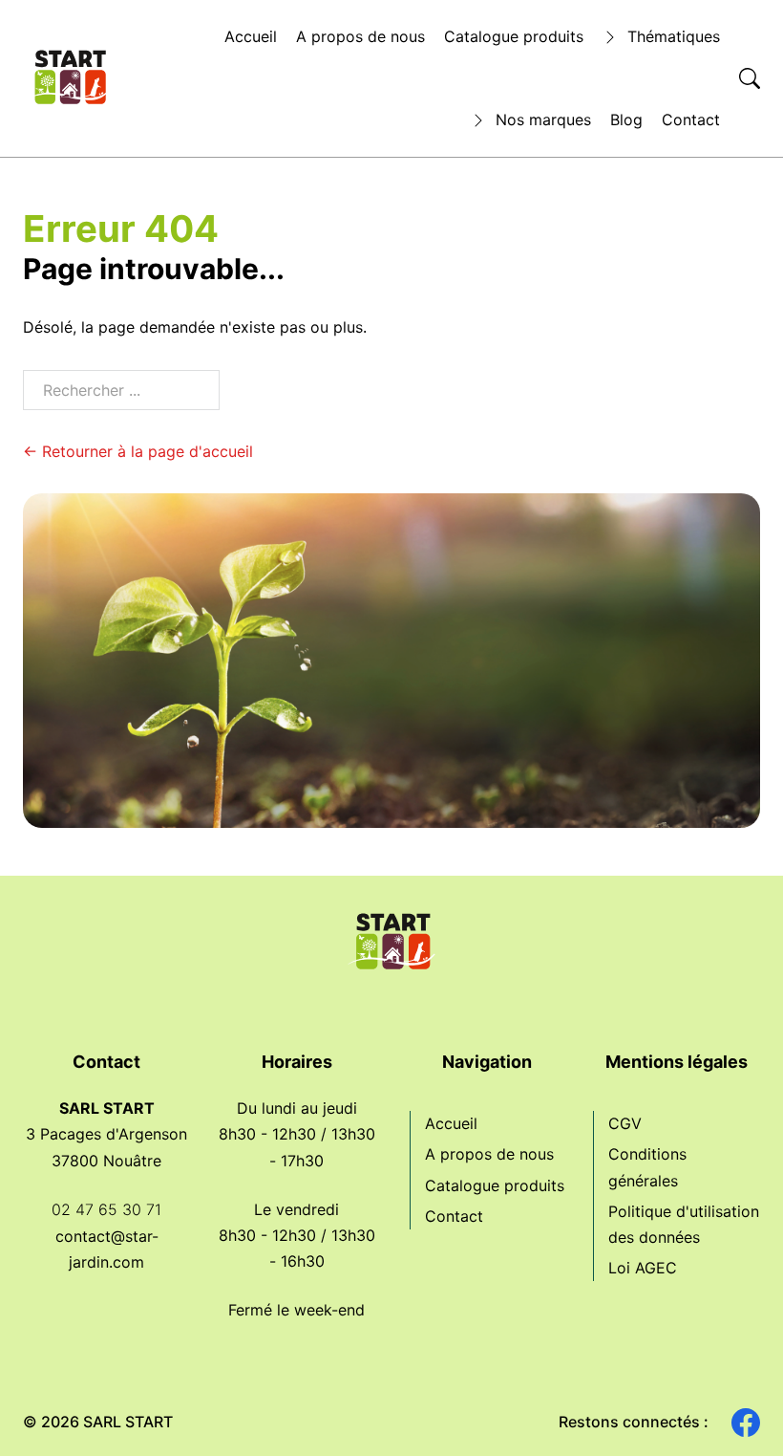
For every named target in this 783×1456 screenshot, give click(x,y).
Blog (626, 119)
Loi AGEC (642, 1267)
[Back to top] (735, 1408)
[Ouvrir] (749, 78)
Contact (691, 119)
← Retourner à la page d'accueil (138, 451)
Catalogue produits (513, 36)
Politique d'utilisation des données (683, 1224)
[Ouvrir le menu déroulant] (610, 37)
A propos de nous (360, 36)
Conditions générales (647, 1166)
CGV (625, 1123)
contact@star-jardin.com (107, 1249)
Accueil (250, 36)
